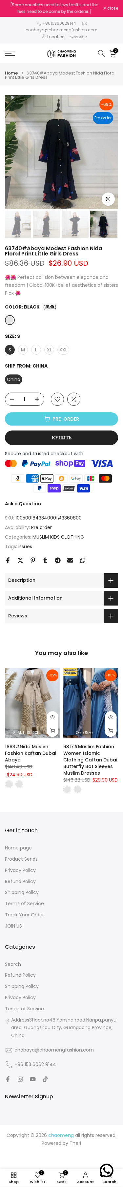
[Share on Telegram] (58, 560)
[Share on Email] (70, 560)
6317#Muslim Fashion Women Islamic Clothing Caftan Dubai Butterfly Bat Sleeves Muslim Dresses (90, 759)
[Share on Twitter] (20, 560)
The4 (76, 1143)
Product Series (21, 859)
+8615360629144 (59, 23)
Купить (62, 437)
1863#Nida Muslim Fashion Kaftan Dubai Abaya (30, 753)
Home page (18, 848)
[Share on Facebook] (8, 560)
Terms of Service (24, 904)
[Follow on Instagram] (20, 1079)
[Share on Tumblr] (45, 560)
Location (56, 37)
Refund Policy (20, 881)
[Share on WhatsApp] (83, 560)
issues (25, 546)
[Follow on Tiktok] (45, 1079)
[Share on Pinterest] (33, 560)
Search (13, 964)
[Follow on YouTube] (33, 1079)
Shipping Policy (22, 892)
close (112, 8)
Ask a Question (23, 503)
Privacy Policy (20, 870)
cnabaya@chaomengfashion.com (61, 30)
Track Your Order (24, 915)
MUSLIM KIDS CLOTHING (58, 537)
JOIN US (13, 926)
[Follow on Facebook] (8, 1079)
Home (11, 73)
